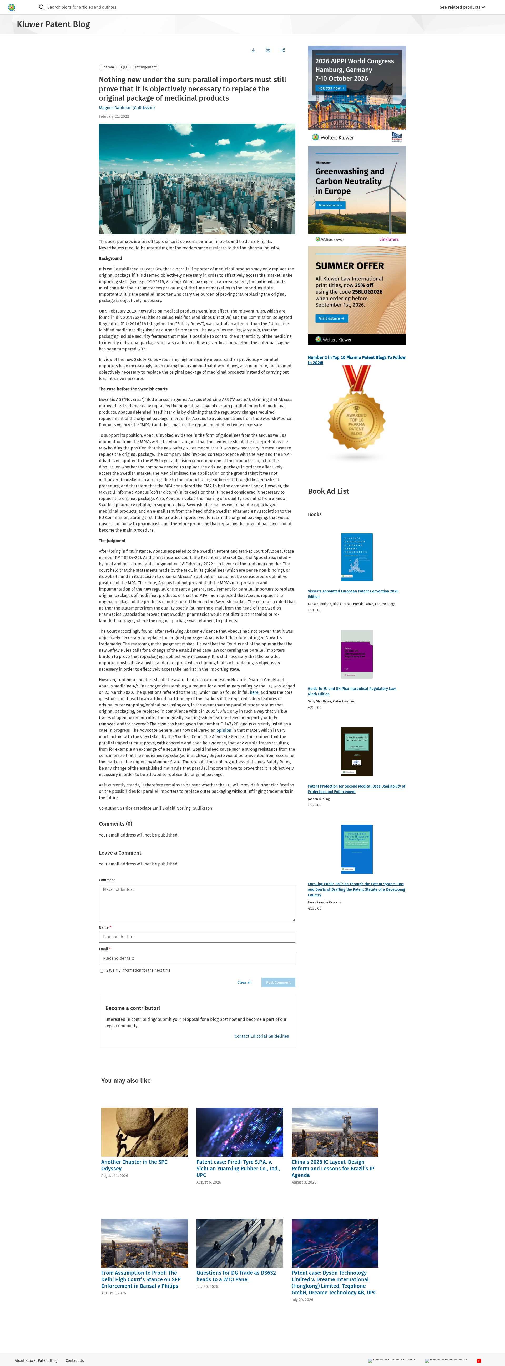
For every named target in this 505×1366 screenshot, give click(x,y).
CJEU (124, 67)
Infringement (146, 67)
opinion (223, 730)
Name (105, 927)
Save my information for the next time (138, 970)
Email (105, 949)
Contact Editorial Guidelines (262, 1036)
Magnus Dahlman (115, 107)
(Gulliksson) (144, 107)
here (254, 692)
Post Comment (278, 982)
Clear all (244, 982)
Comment (107, 880)
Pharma (107, 67)
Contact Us (75, 1360)
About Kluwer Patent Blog (36, 1360)
